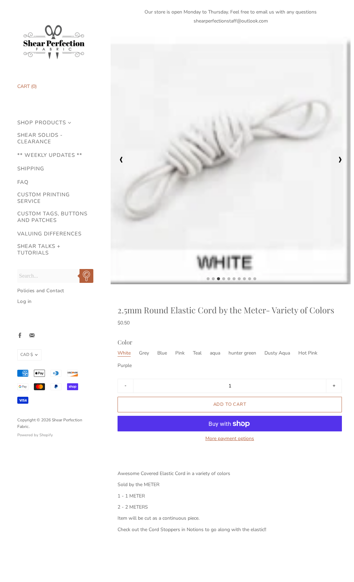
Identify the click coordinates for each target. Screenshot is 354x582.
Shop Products (41, 122)
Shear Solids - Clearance (40, 138)
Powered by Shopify (35, 435)
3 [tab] (218, 280)
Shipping (30, 168)
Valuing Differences (49, 234)
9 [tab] (249, 280)
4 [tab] (223, 280)
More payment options (229, 438)
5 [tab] (228, 280)
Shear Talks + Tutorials (38, 249)
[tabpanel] (231, 160)
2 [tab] (213, 280)
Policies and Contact (40, 291)
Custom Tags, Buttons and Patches (52, 217)
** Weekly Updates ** (49, 155)
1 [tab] (208, 280)
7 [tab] (239, 280)
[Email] (32, 335)
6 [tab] (234, 280)
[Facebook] (20, 335)
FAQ (23, 182)
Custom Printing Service (43, 198)
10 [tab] (254, 280)
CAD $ (26, 354)
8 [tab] (244, 280)
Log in (24, 301)
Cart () (27, 86)
